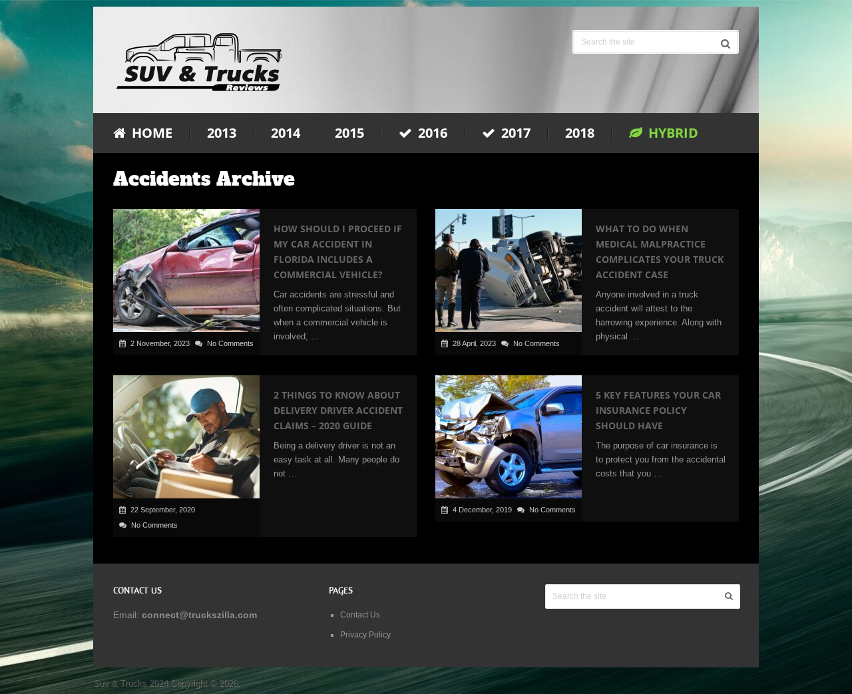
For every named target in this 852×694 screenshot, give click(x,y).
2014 (285, 133)
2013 (221, 133)
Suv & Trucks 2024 (130, 683)
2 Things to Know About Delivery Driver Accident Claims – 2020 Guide (338, 410)
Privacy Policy (365, 634)
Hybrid (671, 133)
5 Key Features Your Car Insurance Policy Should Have (658, 410)
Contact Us (360, 614)
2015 (349, 133)
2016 (431, 133)
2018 (579, 133)
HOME (150, 133)
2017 (514, 133)
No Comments (230, 343)
